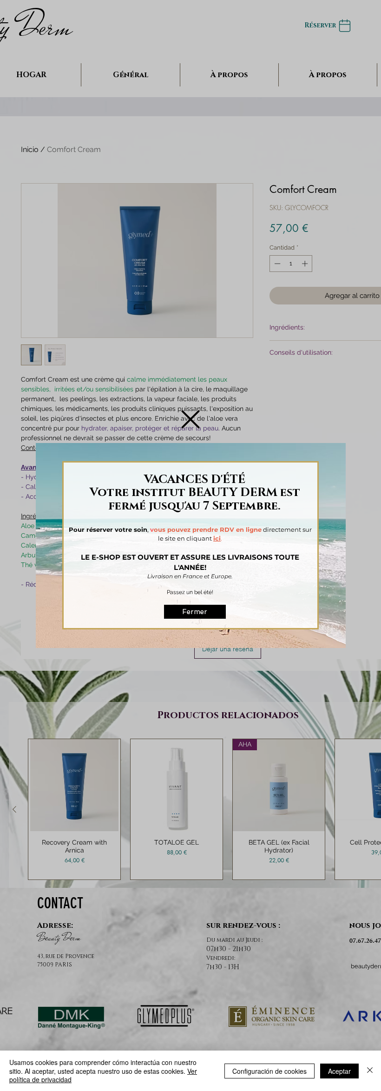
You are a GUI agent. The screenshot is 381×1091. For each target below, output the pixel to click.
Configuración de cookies (269, 1071)
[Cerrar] (369, 1071)
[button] (190, 419)
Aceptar (339, 1071)
